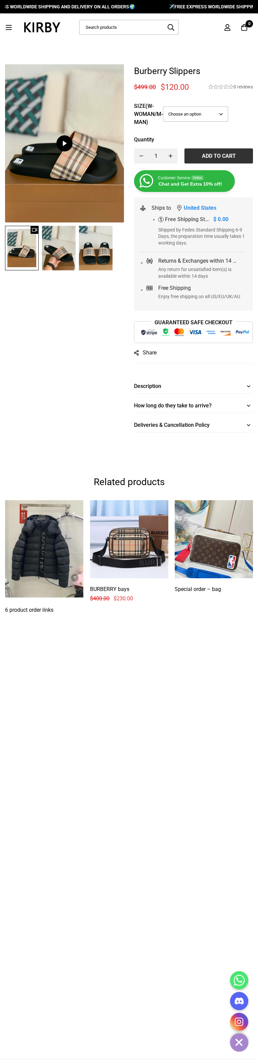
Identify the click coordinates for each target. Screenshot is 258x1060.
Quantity (144, 139)
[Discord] (239, 1001)
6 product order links (29, 609)
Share (150, 352)
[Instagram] (239, 1022)
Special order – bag (198, 589)
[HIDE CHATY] (239, 1043)
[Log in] (227, 27)
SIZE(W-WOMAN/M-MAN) (148, 114)
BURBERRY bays (109, 589)
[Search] (171, 27)
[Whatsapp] (239, 980)
